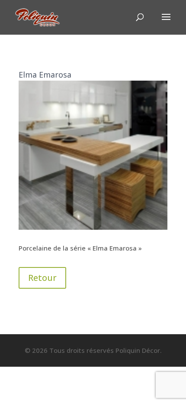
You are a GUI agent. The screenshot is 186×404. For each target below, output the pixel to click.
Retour (42, 277)
